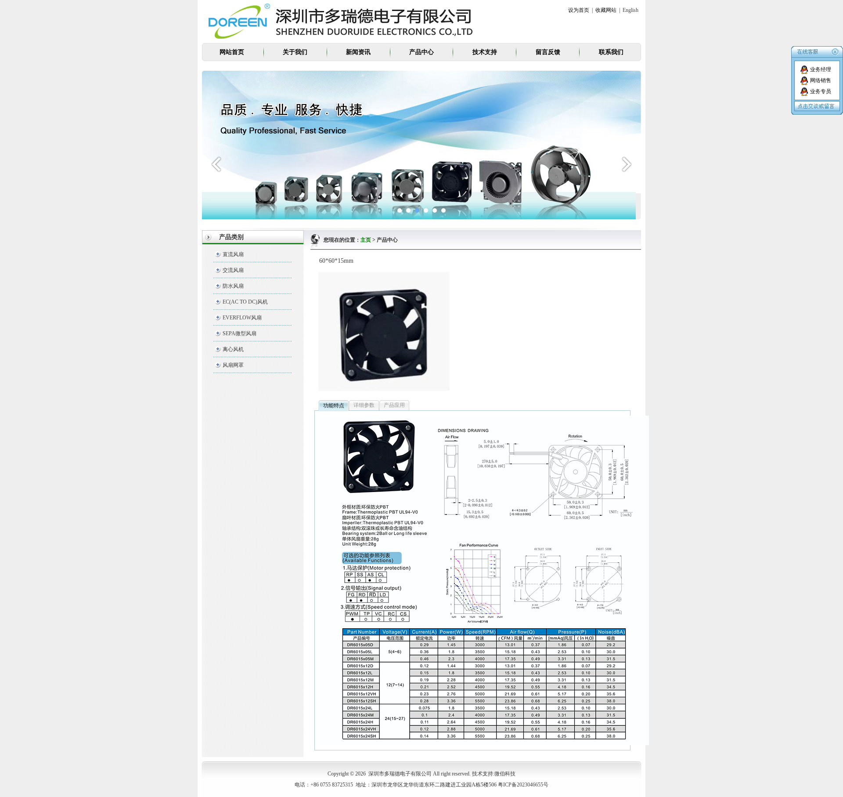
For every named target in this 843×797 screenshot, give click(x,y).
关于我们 (295, 52)
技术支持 (484, 52)
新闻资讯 (358, 52)
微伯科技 (504, 774)
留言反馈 (548, 52)
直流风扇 (233, 254)
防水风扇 (233, 286)
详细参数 (364, 405)
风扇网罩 (233, 365)
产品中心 (421, 52)
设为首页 (578, 10)
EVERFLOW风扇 (242, 318)
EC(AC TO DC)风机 (245, 302)
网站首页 (232, 52)
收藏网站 (605, 10)
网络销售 (820, 80)
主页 (365, 240)
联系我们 (611, 52)
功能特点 (333, 405)
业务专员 (820, 91)
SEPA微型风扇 (239, 333)
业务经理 (820, 69)
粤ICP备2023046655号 (523, 785)
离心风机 (233, 349)
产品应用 (394, 405)
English (630, 10)
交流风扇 (233, 270)
